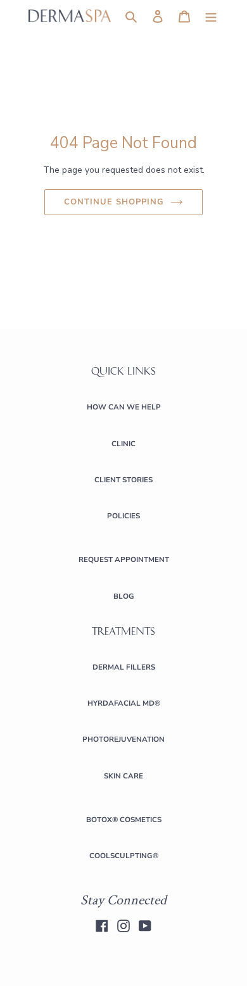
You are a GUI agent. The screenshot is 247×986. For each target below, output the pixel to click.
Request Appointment (124, 559)
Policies (123, 516)
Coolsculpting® (123, 856)
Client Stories (123, 480)
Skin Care (123, 776)
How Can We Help (124, 407)
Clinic (123, 444)
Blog (123, 596)
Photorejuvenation (123, 739)
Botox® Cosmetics (124, 819)
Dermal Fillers (123, 667)
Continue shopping (114, 202)
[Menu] (211, 16)
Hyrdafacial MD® (123, 703)
